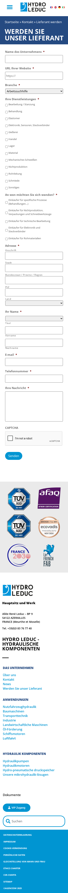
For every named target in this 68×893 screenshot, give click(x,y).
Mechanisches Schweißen (22, 159)
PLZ (7, 287)
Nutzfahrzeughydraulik (19, 707)
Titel (8, 323)
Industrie (9, 720)
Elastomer (14, 118)
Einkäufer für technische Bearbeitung (29, 221)
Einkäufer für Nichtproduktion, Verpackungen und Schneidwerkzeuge (29, 212)
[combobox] (34, 821)
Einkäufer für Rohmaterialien (24, 238)
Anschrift (10, 250)
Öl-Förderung (12, 729)
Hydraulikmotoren (16, 766)
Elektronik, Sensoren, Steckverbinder (29, 125)
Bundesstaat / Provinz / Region (24, 275)
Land (8, 299)
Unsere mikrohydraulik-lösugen (25, 775)
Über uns (9, 675)
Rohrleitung (15, 173)
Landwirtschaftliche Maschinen (25, 725)
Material (13, 152)
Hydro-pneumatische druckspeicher (29, 770)
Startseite (12, 22)
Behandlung (15, 111)
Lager (11, 146)
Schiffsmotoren (14, 734)
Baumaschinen (13, 711)
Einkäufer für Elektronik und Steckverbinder (24, 229)
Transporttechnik (15, 716)
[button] (10, 7)
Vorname (10, 335)
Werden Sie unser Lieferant (22, 688)
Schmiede (13, 180)
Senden (13, 456)
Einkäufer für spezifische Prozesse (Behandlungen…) (27, 201)
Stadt (8, 263)
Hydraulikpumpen (16, 761)
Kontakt (27, 22)
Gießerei (13, 132)
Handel (12, 139)
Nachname (11, 348)
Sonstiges (13, 187)
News (7, 684)
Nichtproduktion (17, 166)
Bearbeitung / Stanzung (21, 104)
